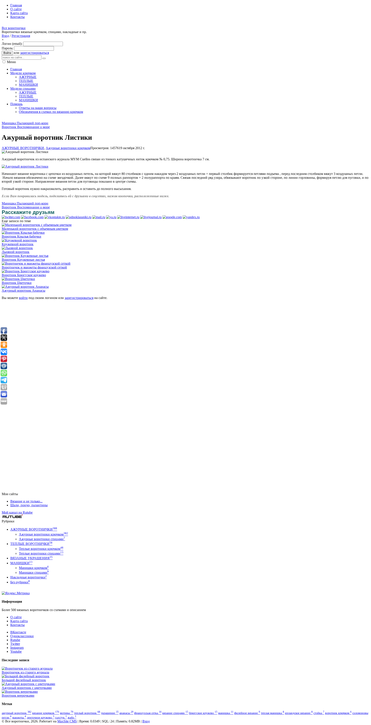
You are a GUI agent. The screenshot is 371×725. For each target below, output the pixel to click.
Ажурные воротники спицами (42, 539)
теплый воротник (87, 713)
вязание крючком (45, 713)
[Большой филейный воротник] (25, 676)
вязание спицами (175, 713)
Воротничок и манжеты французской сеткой (34, 267)
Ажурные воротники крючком (68, 148)
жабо (72, 717)
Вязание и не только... (26, 501)
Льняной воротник (15, 252)
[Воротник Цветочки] (18, 279)
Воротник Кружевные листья (23, 259)
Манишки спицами (34, 572)
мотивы (66, 713)
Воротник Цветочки (17, 283)
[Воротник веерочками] (20, 691)
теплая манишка (272, 713)
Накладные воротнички (28, 577)
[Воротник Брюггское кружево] (25, 271)
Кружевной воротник (17, 244)
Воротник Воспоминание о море (26, 127)
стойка (318, 713)
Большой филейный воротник (24, 680)
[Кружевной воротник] (19, 240)
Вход (5, 36)
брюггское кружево (203, 713)
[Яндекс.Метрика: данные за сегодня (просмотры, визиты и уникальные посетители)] (16, 593)
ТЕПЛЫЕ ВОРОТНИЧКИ (31, 544)
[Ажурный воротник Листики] (25, 166)
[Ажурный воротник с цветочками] (28, 684)
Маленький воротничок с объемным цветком (35, 229)
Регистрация (21, 36)
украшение (110, 713)
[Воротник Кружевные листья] (25, 256)
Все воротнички (14, 28)
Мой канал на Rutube (17, 512)
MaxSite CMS (67, 721)
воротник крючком (338, 713)
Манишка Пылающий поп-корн (25, 123)
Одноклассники (22, 636)
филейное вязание (247, 713)
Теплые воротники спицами (41, 553)
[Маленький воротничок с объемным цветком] (36, 225)
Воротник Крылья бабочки (21, 236)
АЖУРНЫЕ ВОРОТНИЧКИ (23, 148)
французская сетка (147, 713)
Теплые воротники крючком (41, 549)
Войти (7, 53)
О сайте (16, 617)
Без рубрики (20, 582)
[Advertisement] (80, 118)
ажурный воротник (16, 713)
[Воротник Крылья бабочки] (23, 232)
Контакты (17, 625)
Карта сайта (19, 621)
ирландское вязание (299, 713)
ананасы (126, 713)
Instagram (17, 647)
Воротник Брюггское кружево (24, 275)
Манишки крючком (34, 568)
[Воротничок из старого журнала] (27, 668)
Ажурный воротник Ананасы (23, 290)
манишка (225, 713)
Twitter (15, 644)
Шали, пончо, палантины (29, 505)
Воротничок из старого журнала (25, 672)
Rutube (15, 640)
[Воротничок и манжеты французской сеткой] (36, 263)
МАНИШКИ (21, 563)
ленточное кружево (40, 717)
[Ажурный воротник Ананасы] (25, 286)
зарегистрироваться (34, 53)
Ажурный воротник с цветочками (27, 688)
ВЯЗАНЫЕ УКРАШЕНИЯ (31, 558)
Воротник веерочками (18, 695)
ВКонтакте (18, 632)
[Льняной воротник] (17, 248)
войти (23, 298)
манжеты (19, 717)
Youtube (16, 651)
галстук (61, 717)
